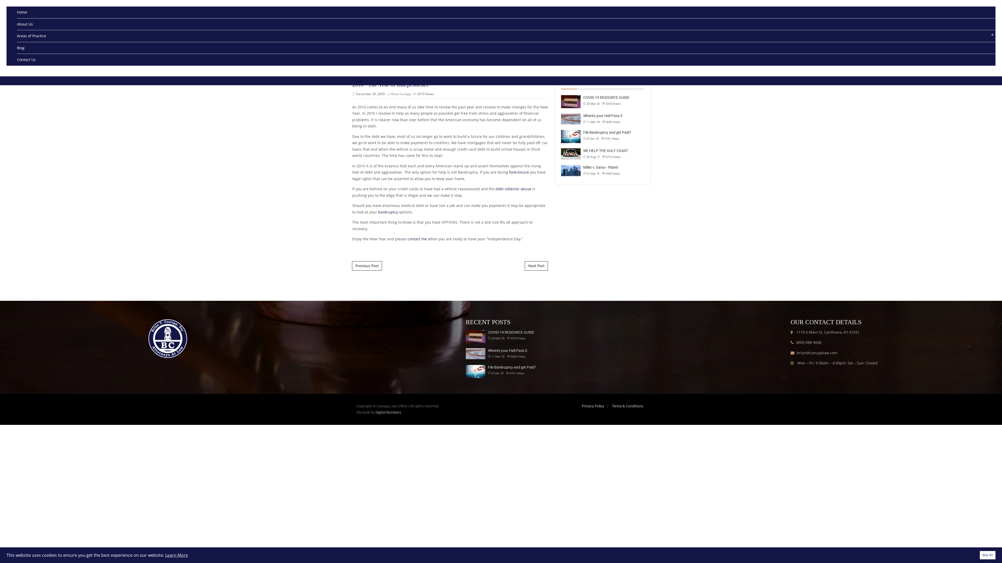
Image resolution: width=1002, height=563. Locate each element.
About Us (25, 24)
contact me (417, 238)
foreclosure (519, 172)
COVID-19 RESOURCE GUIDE (606, 97)
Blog (21, 47)
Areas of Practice (31, 35)
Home (22, 12)
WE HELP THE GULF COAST (605, 151)
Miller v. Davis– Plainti (600, 167)
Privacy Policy (593, 406)
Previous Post (367, 265)
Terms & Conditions (627, 406)
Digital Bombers (388, 412)
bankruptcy (388, 212)
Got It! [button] (987, 555)
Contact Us (26, 59)
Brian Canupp (401, 94)
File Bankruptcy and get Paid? (607, 132)
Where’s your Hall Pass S (602, 116)
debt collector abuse (513, 188)
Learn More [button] (176, 555)
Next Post (536, 265)
